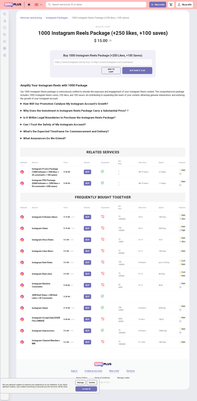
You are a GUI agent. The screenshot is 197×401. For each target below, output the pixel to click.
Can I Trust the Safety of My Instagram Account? (54, 124)
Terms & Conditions (102, 378)
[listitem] (5, 13)
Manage (80, 383)
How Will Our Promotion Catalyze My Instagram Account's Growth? (65, 103)
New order (114, 371)
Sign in (74, 371)
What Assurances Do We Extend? (44, 138)
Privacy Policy (81, 378)
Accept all (86, 389)
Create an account (93, 371)
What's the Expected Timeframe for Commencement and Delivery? (66, 131)
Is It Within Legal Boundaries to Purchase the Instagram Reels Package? (69, 117)
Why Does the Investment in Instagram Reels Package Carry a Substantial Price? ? (75, 110)
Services (130, 371)
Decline (92, 383)
